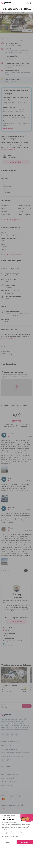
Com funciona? (6, 745)
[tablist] (16, 426)
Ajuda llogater (6, 760)
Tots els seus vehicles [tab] (25, 426)
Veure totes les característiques (12, 255)
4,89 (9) (5, 12)
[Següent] (25, 675)
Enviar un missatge (16, 162)
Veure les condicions (8, 339)
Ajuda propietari (6, 785)
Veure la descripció (8, 150)
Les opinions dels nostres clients (12, 756)
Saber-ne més (8, 128)
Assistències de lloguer (8, 781)
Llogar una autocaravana (9, 749)
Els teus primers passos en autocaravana (15, 752)
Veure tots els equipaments (11, 220)
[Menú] (28, 3)
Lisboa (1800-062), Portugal (16, 12)
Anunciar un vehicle (7, 771)
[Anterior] (3, 675)
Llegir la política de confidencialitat (10, 836)
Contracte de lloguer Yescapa (11, 774)
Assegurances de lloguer (9, 778)
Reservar (26, 706)
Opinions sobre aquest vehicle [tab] (10, 426)
